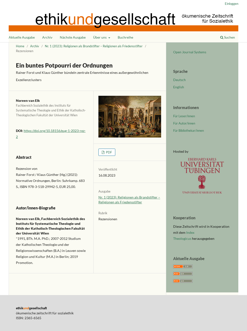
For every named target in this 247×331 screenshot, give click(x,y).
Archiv (47, 37)
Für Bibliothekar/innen (188, 130)
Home (20, 46)
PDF (108, 152)
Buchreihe (125, 37)
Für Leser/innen (184, 116)
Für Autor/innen (184, 123)
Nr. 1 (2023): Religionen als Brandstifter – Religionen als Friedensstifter (94, 46)
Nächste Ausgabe (73, 37)
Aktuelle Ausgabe (22, 37)
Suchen (229, 37)
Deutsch (179, 80)
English (178, 87)
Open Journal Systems (189, 52)
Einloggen (231, 4)
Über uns (100, 37)
